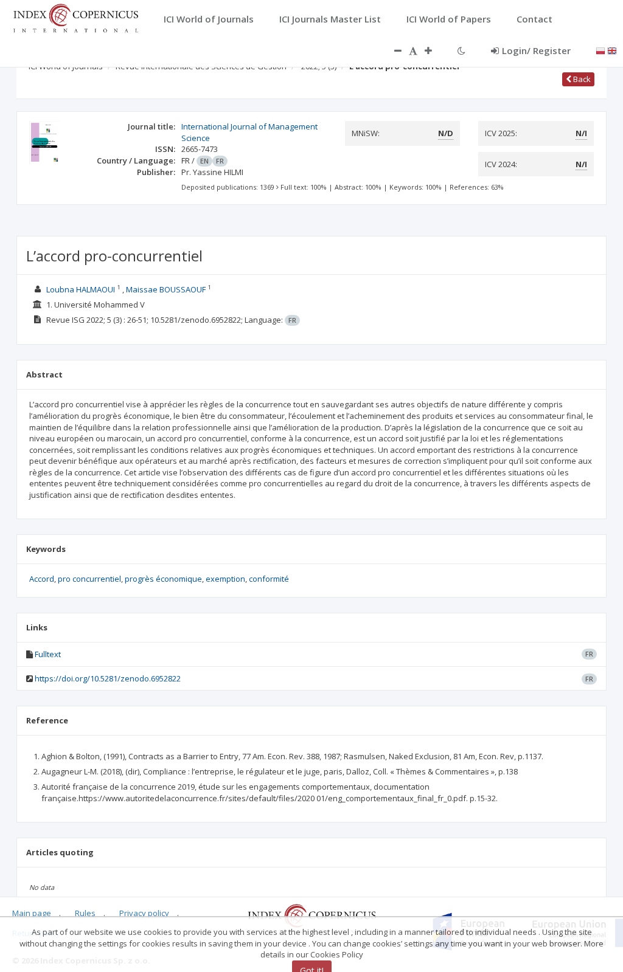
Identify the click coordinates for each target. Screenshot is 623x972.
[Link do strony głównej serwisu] (75, 17)
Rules (85, 913)
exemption (225, 578)
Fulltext (48, 654)
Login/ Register (536, 50)
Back (581, 79)
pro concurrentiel (89, 578)
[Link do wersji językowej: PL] (600, 49)
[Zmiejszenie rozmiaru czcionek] (391, 50)
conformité (269, 578)
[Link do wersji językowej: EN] (612, 49)
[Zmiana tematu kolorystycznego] (461, 50)
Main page (31, 913)
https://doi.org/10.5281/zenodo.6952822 (108, 678)
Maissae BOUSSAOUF (166, 289)
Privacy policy (144, 913)
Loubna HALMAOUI (80, 289)
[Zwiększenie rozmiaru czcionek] (434, 50)
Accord (41, 578)
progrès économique (163, 578)
